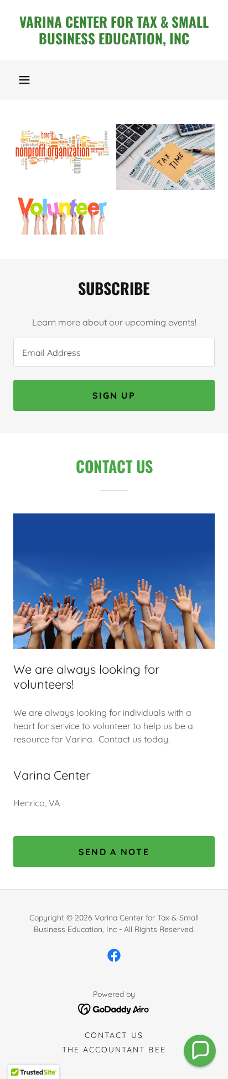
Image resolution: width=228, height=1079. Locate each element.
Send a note (114, 851)
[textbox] (114, 352)
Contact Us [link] (114, 1035)
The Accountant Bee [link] (113, 1050)
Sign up (114, 395)
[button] (24, 80)
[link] (114, 30)
